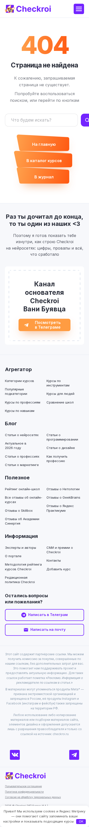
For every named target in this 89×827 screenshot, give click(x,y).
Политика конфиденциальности (24, 791)
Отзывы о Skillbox (19, 510)
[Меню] (79, 9)
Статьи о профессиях (22, 456)
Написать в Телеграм (48, 615)
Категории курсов (19, 381)
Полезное (17, 478)
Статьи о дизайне (60, 448)
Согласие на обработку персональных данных (33, 797)
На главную (44, 144)
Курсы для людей (60, 394)
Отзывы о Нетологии (63, 489)
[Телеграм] (74, 755)
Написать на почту (48, 629)
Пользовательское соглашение (23, 786)
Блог (11, 423)
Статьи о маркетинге (22, 465)
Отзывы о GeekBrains (63, 497)
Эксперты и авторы (20, 548)
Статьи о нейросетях (22, 435)
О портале (13, 556)
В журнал (44, 176)
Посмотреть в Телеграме (48, 325)
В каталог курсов (44, 160)
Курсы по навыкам (19, 411)
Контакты (53, 560)
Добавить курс (58, 569)
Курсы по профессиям (22, 402)
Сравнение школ (60, 402)
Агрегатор (18, 369)
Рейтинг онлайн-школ (22, 489)
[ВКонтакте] (15, 755)
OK (81, 821)
